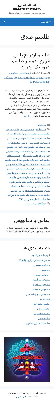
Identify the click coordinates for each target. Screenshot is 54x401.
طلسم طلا (28, 181)
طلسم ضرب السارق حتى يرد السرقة (28, 171)
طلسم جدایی (43, 308)
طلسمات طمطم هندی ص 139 (34, 199)
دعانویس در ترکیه (41, 284)
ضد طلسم (41, 129)
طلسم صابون (12, 129)
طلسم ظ (31, 195)
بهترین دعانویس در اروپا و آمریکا (34, 260)
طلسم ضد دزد (38, 168)
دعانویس (41, 125)
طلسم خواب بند (42, 313)
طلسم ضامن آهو (30, 155)
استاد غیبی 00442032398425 (27, 7)
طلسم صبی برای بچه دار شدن (22, 133)
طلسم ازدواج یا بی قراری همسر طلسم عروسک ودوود (31, 61)
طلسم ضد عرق (22, 168)
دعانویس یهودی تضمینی (37, 294)
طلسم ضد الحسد (20, 160)
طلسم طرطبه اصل (26, 177)
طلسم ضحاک (13, 155)
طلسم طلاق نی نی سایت (37, 186)
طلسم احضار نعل (41, 303)
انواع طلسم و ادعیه (41, 255)
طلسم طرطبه (43, 177)
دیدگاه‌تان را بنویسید (36, 203)
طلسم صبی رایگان (30, 142)
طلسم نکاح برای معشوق (38, 323)
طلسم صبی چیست (40, 138)
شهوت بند (45, 299)
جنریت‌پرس (21, 396)
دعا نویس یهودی (42, 265)
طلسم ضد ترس (30, 164)
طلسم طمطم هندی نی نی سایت (27, 190)
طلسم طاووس (13, 173)
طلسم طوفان (43, 195)
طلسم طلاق (15, 181)
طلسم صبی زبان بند (24, 146)
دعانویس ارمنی (42, 274)
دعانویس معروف (41, 289)
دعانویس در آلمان (41, 279)
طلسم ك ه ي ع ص (15, 195)
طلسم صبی (44, 133)
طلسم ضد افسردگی (40, 160)
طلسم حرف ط (27, 129)
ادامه (26, 116)
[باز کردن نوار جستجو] (4, 22)
